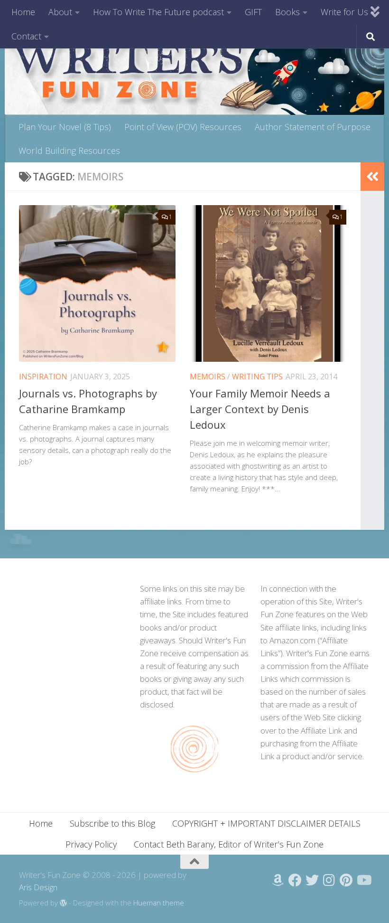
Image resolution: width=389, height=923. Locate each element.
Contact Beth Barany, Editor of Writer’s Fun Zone (229, 844)
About (60, 12)
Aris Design (38, 887)
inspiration (43, 376)
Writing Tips (257, 376)
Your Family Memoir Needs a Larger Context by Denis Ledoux (260, 409)
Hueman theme (158, 902)
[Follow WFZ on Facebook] (295, 880)
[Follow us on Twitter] (312, 880)
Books (287, 12)
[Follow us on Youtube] (363, 880)
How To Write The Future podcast (158, 12)
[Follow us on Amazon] (278, 880)
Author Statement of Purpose (312, 126)
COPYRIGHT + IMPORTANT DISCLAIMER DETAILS (266, 823)
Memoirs (207, 376)
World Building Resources (69, 150)
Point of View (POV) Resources (182, 126)
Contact (26, 36)
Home (23, 12)
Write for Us (344, 12)
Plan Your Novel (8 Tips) (65, 126)
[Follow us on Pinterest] (346, 880)
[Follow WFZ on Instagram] (329, 880)
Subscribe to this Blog (112, 823)
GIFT (253, 12)
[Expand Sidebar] (372, 176)
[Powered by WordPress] (63, 903)
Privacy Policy (91, 844)
